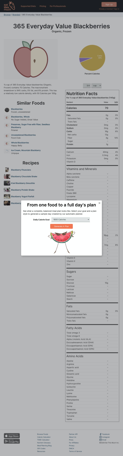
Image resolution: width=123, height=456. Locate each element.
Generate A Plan (61, 226)
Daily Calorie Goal (41, 219)
